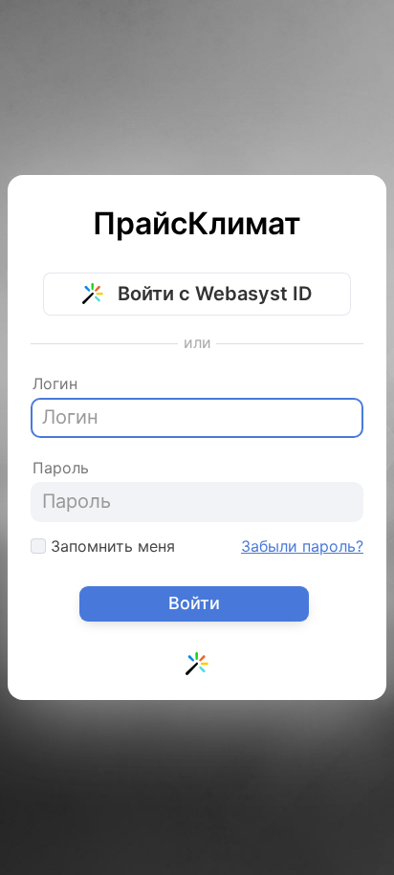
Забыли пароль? (302, 546)
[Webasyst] (197, 668)
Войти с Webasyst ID (212, 293)
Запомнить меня (110, 546)
